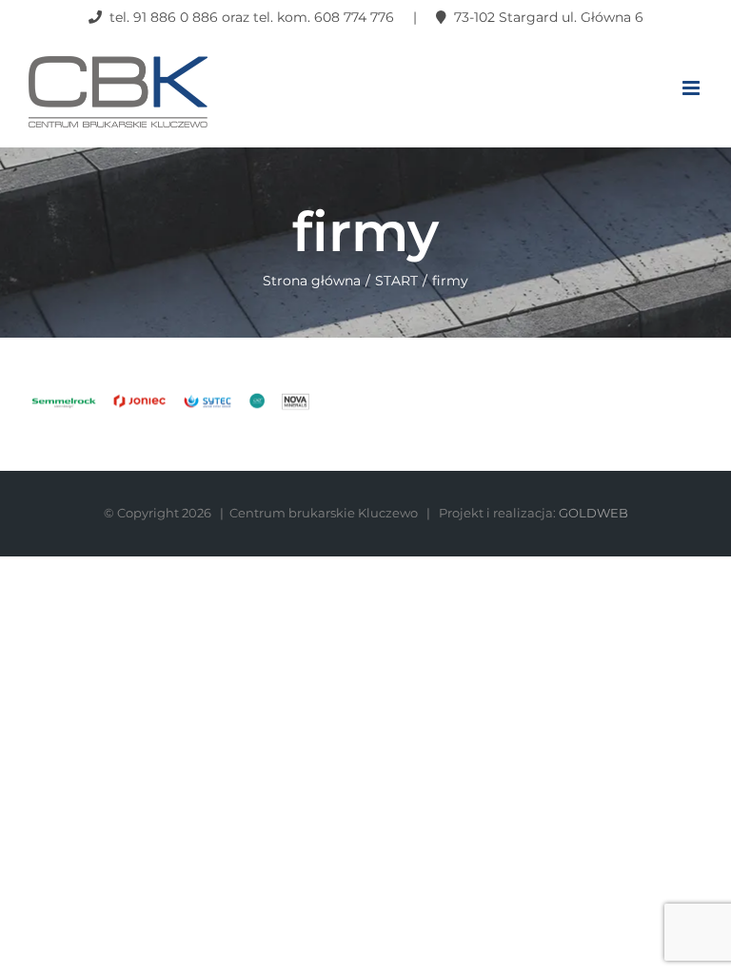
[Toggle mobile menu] (692, 88)
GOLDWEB (593, 512)
